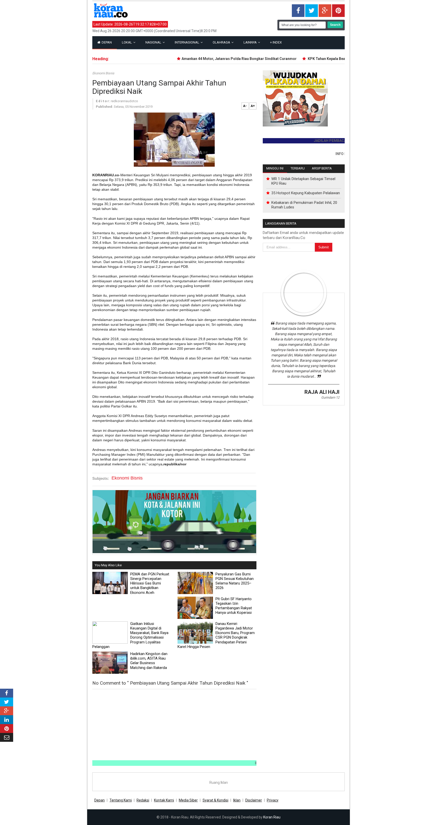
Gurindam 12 (330, 397)
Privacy (272, 800)
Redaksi (143, 800)
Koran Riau (271, 817)
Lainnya (250, 42)
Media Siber (188, 800)
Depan (106, 42)
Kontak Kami (164, 800)
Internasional (187, 42)
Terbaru (298, 168)
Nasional (153, 42)
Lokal (127, 42)
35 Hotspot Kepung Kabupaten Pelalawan (305, 193)
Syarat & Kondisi (215, 800)
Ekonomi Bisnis (103, 73)
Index (276, 42)
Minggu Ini (274, 168)
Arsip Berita (322, 168)
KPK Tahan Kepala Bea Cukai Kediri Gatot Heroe (336, 59)
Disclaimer (253, 800)
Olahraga (222, 42)
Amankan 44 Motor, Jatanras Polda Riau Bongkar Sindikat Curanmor (228, 59)
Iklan (237, 800)
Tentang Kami (121, 800)
